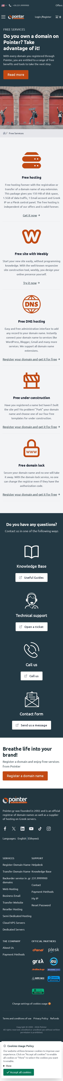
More (8, 1065)
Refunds (54, 1018)
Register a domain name (25, 776)
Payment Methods (43, 891)
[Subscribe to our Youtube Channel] (31, 828)
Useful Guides (34, 577)
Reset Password (41, 905)
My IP (35, 898)
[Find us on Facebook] (5, 828)
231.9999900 (39, 878)
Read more (16, 75)
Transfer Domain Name (16, 871)
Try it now (30, 283)
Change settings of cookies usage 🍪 (31, 1003)
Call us (33, 676)
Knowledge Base (41, 871)
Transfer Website (13, 902)
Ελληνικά (33, 838)
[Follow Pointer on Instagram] (48, 828)
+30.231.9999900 (21, 5)
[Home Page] (4, 133)
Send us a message (34, 725)
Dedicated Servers (14, 929)
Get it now (30, 215)
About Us (8, 947)
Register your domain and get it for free (30, 359)
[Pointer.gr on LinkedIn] (22, 828)
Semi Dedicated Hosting (17, 915)
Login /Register (43, 17)
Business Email (11, 895)
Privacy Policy (40, 1018)
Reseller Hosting (12, 909)
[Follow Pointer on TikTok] (40, 828)
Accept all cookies (20, 1072)
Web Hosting (10, 889)
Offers (59, 5)
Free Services (16, 133)
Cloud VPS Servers (14, 922)
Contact (36, 884)
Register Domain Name (17, 864)
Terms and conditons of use (17, 1018)
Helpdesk (37, 864)
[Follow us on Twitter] (13, 828)
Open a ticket (34, 626)
